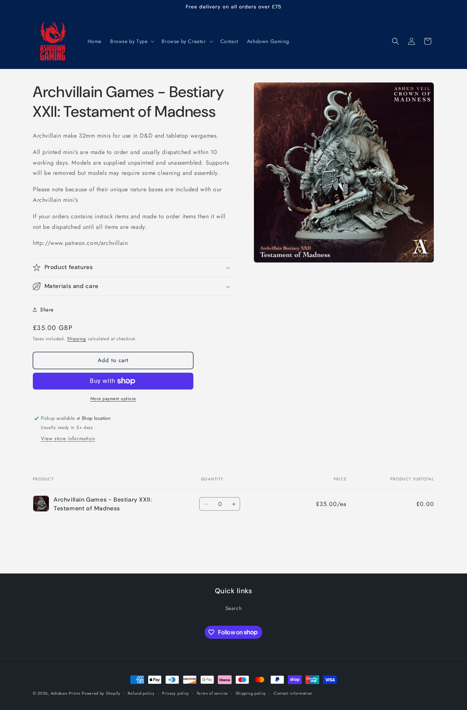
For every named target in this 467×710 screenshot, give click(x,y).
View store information (68, 438)
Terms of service (212, 693)
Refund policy (141, 693)
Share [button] (47, 309)
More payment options (113, 398)
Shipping (76, 338)
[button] (131, 41)
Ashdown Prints (65, 693)
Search (233, 607)
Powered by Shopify (101, 693)
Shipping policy (251, 693)
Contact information (293, 693)
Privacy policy (175, 693)
